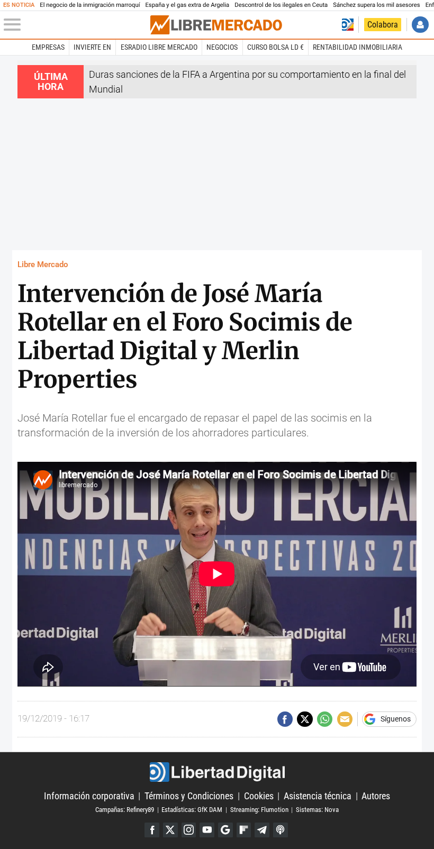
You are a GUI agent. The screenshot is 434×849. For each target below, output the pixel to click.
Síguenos (396, 719)
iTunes (280, 830)
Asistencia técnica (317, 795)
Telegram (262, 830)
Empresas (48, 47)
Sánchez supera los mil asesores (376, 5)
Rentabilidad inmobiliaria (357, 47)
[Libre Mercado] (216, 24)
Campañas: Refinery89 (124, 810)
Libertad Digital (217, 772)
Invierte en (92, 47)
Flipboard (244, 830)
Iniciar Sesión (420, 24)
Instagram (189, 830)
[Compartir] (285, 719)
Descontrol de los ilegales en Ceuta (281, 5)
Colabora (382, 25)
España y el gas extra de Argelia (187, 5)
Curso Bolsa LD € (275, 47)
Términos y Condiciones (188, 795)
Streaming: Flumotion (259, 810)
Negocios (222, 47)
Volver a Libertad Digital (348, 24)
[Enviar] (324, 719)
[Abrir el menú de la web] (76, 25)
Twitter (170, 830)
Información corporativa (89, 795)
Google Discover (225, 830)
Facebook (151, 830)
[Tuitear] (304, 719)
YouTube (207, 830)
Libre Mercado (42, 264)
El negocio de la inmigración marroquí (90, 5)
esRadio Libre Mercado (159, 47)
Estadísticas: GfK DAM (191, 810)
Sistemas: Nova (317, 810)
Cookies (259, 795)
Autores (375, 795)
